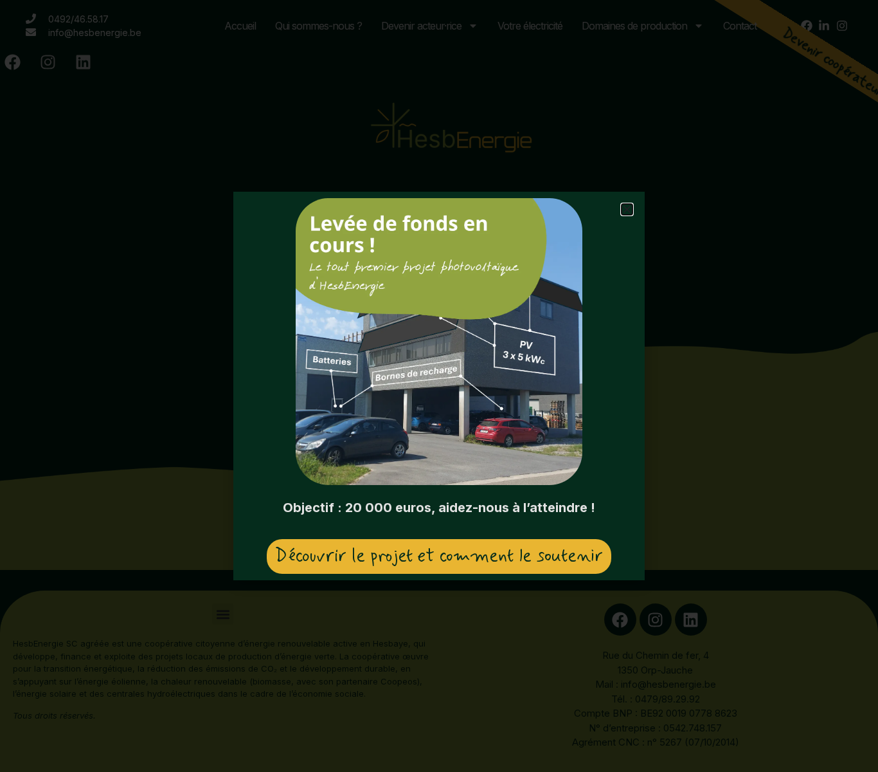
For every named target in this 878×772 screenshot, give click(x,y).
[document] (439, 386)
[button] (627, 209)
